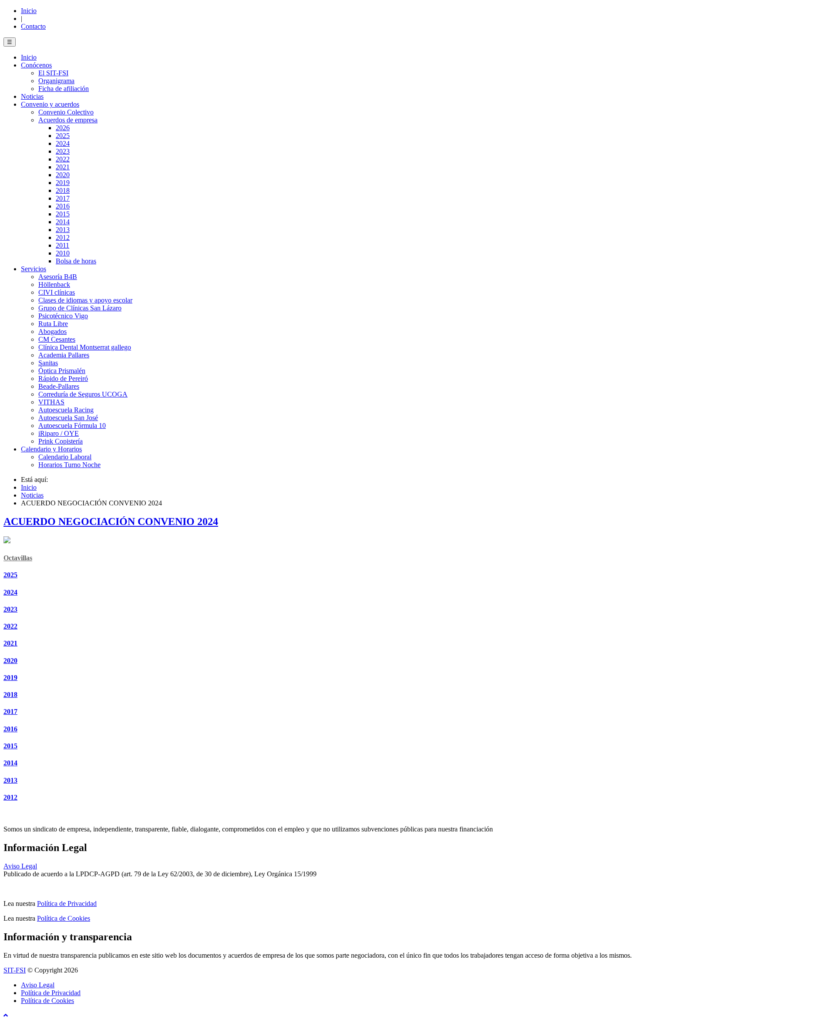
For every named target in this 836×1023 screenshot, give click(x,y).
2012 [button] (63, 237)
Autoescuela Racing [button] (66, 410)
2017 (10, 711)
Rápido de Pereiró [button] (63, 378)
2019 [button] (63, 182)
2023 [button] (63, 151)
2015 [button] (63, 214)
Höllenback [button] (54, 284)
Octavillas (17, 558)
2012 (10, 797)
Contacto (33, 26)
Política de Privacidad (67, 903)
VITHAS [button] (51, 402)
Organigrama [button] (56, 80)
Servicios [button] (33, 269)
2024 (10, 592)
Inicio (29, 10)
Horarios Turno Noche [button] (69, 464)
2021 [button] (63, 167)
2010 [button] (63, 253)
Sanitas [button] (48, 363)
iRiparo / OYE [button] (58, 433)
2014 (10, 763)
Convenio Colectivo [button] (66, 112)
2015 (10, 746)
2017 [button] (63, 198)
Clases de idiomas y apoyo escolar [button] (85, 300)
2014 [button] (63, 221)
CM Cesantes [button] (56, 339)
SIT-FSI (14, 970)
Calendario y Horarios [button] (51, 449)
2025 (10, 575)
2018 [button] (63, 190)
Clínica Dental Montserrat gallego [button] (84, 347)
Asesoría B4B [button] (57, 276)
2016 (10, 729)
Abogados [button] (52, 331)
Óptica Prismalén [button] (61, 370)
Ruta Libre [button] (53, 323)
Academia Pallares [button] (63, 355)
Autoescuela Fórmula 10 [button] (72, 425)
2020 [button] (63, 174)
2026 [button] (63, 127)
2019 (10, 677)
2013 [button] (63, 229)
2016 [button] (63, 206)
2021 (10, 643)
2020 (10, 660)
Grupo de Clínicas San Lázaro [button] (79, 308)
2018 (10, 694)
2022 (10, 626)
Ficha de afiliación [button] (63, 88)
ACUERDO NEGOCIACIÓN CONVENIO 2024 (110, 521)
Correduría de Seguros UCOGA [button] (83, 394)
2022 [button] (63, 159)
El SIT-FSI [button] (53, 73)
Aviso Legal (20, 866)
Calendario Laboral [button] (64, 457)
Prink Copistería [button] (60, 441)
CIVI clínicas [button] (56, 292)
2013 (10, 780)
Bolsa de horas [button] (76, 261)
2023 (10, 609)
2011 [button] (62, 245)
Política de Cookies (63, 918)
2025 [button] (63, 135)
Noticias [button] (32, 96)
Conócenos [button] (36, 65)
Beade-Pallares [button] (58, 386)
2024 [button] (63, 143)
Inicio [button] (29, 57)
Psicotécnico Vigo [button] (63, 316)
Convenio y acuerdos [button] (50, 104)
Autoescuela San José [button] (68, 417)
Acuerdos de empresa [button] (68, 120)
